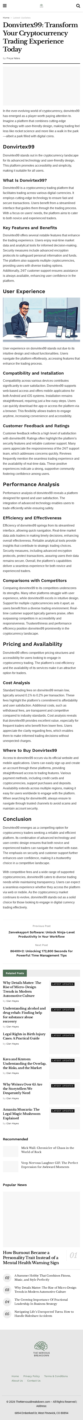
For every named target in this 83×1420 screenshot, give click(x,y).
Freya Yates (13, 58)
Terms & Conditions (56, 1376)
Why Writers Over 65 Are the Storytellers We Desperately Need (22, 1088)
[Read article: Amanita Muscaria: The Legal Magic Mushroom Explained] (64, 1118)
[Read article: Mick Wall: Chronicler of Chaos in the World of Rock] (10, 1151)
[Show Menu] (5, 6)
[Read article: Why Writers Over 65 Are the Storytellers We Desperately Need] (64, 1093)
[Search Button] (78, 6)
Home (6, 17)
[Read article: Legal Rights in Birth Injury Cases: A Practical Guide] (64, 1043)
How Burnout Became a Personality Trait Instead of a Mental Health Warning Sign (31, 1257)
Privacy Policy (31, 1376)
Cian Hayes (12, 1001)
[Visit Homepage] (41, 6)
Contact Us (34, 1380)
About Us (17, 1380)
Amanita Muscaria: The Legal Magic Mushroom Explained (22, 1113)
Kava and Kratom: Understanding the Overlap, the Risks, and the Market (24, 1063)
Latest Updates (21, 17)
